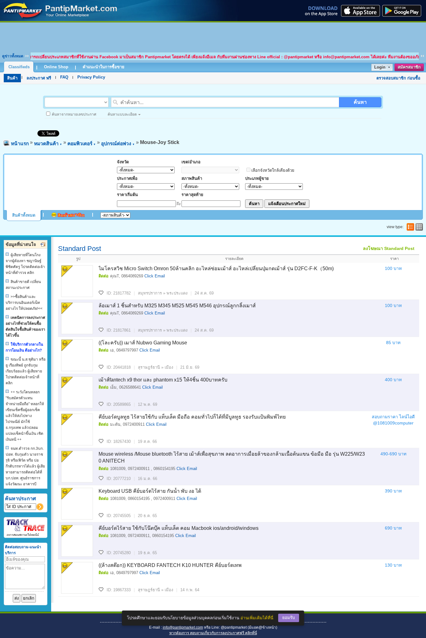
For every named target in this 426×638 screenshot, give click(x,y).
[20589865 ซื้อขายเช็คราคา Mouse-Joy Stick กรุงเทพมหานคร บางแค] (77, 392)
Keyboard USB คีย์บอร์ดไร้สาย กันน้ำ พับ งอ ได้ (150, 491)
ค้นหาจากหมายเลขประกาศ (74, 114)
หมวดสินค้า (48, 143)
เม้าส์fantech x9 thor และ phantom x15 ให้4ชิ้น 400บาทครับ (163, 379)
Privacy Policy (91, 77)
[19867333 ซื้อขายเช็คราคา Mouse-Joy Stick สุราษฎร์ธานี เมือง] (77, 578)
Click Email (154, 276)
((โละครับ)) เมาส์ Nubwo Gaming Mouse (143, 342)
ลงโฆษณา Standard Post (388, 248)
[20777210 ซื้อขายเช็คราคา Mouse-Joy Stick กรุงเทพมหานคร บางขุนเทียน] (77, 466)
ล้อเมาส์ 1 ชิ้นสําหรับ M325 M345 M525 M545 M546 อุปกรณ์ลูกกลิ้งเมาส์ (177, 305)
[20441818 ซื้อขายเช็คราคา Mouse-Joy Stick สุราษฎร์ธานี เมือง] (77, 355)
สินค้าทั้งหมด (23, 215)
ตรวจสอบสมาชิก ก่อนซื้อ (398, 78)
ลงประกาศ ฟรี (39, 78)
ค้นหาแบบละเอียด (122, 114)
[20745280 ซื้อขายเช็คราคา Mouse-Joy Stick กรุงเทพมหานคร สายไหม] (77, 541)
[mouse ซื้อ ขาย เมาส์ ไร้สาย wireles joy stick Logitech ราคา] (60, 19)
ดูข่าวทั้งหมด (12, 56)
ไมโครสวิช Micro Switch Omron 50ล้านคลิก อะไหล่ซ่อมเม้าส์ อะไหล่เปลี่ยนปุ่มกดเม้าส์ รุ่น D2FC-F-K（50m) (216, 268)
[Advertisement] (213, 36)
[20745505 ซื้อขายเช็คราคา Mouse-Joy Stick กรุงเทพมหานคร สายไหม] (77, 504)
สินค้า (12, 78)
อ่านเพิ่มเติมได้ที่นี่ (256, 618)
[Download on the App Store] (360, 10)
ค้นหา (360, 102)
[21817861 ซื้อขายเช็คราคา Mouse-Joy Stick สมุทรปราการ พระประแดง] (77, 318)
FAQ (64, 77)
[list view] (409, 227)
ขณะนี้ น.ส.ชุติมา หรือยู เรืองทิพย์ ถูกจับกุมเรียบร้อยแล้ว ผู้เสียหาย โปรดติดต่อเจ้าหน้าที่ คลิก (26, 371)
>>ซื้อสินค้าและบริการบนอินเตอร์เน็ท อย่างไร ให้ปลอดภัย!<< (24, 303)
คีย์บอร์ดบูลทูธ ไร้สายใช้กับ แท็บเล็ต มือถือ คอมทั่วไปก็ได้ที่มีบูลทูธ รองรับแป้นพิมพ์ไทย (192, 417)
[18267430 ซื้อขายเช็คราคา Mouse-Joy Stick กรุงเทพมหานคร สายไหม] (77, 429)
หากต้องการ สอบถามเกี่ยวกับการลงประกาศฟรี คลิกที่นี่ (213, 633)
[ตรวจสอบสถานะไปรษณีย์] (25, 535)
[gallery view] (418, 227)
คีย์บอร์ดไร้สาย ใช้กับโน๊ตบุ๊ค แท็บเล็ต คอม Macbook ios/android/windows (179, 528)
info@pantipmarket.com (183, 627)
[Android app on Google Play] (403, 10)
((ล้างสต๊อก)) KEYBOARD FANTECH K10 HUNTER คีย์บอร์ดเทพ (170, 565)
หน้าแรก (20, 143)
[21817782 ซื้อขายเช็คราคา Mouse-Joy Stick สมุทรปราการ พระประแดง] (77, 281)
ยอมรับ (288, 617)
